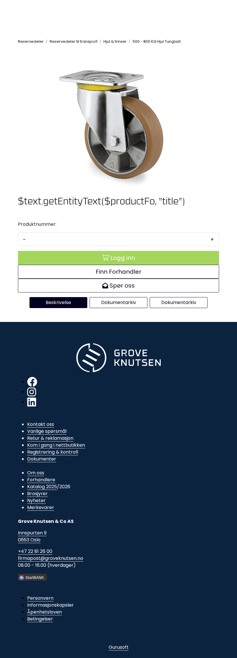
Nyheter (36, 500)
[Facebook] (32, 381)
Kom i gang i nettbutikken (56, 445)
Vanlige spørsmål (46, 431)
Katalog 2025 (42, 486)
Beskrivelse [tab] (58, 302)
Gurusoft (119, 647)
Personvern (40, 598)
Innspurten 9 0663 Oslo (32, 536)
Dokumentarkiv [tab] (118, 302)
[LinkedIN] (31, 401)
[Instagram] (31, 391)
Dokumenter (41, 459)
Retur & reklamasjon (50, 438)
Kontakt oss (40, 424)
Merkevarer (40, 507)
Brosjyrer (37, 493)
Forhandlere (41, 479)
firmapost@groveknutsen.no (50, 558)
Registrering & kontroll (52, 452)
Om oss (35, 472)
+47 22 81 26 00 (35, 551)
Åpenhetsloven (44, 612)
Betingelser (40, 619)
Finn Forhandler (118, 272)
